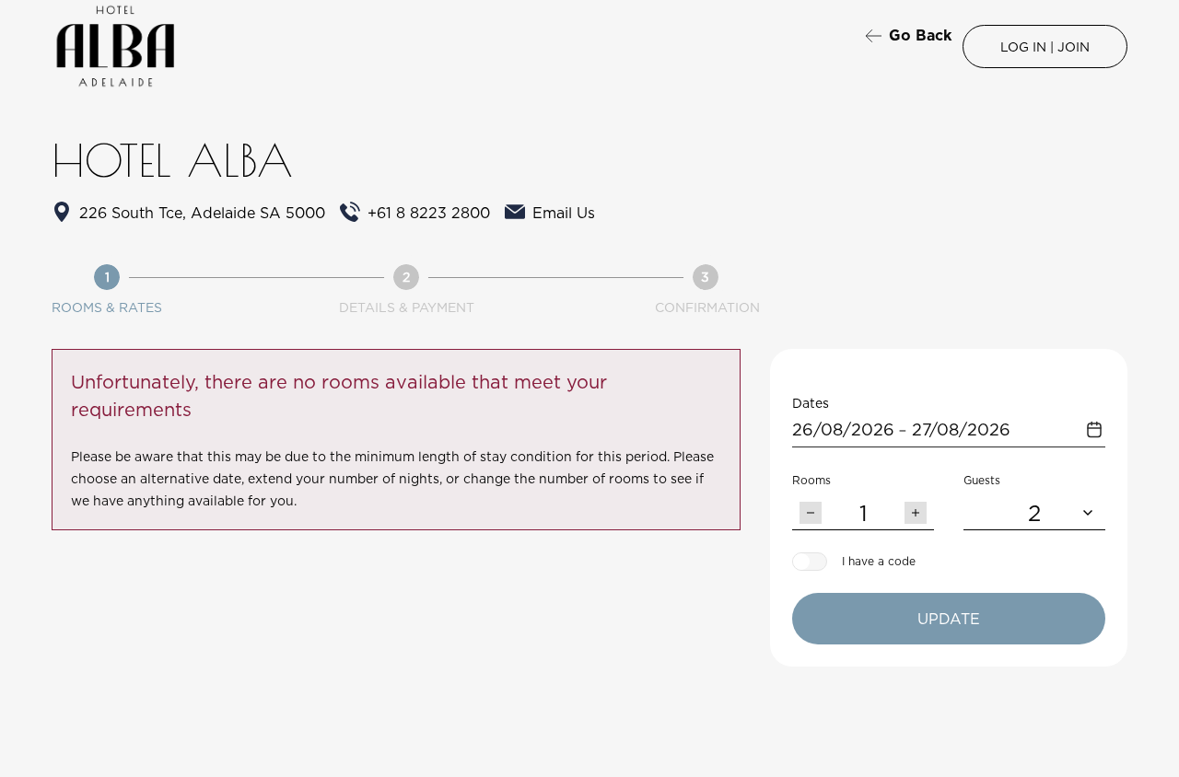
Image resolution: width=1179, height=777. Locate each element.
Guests (981, 480)
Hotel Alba (172, 160)
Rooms (811, 480)
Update (948, 618)
